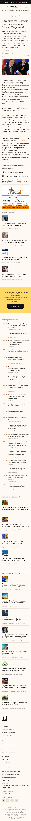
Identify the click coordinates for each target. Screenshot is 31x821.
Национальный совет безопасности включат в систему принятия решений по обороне (18, 368)
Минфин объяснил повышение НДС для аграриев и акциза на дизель (18, 435)
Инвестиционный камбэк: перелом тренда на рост (15, 653)
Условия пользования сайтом (10, 774)
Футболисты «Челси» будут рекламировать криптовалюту (17, 485)
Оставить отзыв (15, 306)
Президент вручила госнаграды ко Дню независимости (18, 404)
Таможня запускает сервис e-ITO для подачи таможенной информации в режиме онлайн (14, 258)
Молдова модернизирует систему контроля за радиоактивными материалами (14, 241)
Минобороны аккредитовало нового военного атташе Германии (15, 619)
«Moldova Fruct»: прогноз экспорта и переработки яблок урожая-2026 (15, 508)
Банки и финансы (7, 735)
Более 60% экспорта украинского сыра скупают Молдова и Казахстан (18, 477)
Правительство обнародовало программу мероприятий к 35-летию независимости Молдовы (14, 542)
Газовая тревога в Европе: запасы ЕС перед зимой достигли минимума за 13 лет (14, 224)
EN (6, 793)
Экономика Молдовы (8, 729)
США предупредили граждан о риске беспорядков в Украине (17, 461)
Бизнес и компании (7, 738)
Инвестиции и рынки (8, 741)
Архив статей (6, 768)
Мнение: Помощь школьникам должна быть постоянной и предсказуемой (17, 396)
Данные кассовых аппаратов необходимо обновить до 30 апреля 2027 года (18, 377)
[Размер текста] (28, 55)
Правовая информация (11, 771)
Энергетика (5, 747)
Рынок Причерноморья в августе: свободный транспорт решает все (18, 350)
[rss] (3, 800)
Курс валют (5, 759)
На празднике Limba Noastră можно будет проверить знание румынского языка (18, 342)
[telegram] (7, 800)
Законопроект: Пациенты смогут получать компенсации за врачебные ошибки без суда (17, 452)
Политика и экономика (8, 732)
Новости (8, 16)
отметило (23, 141)
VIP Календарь (6, 762)
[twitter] (16, 800)
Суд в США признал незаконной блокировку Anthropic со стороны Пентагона (14, 687)
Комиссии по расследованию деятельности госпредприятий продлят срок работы (13, 585)
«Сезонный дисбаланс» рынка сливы (17, 418)
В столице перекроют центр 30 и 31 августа (18, 334)
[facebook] (12, 800)
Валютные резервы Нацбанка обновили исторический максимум (18, 469)
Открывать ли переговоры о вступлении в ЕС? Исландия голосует (16, 359)
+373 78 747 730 (6, 788)
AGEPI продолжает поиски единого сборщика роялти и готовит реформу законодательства (15, 275)
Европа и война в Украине (15, 411)
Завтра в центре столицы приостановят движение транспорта (15, 525)
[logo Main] (15, 7)
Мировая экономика (8, 744)
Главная (4, 16)
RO (9, 793)
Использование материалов (10, 777)
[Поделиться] (24, 55)
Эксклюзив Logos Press (8, 752)
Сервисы (5, 756)
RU (2, 793)
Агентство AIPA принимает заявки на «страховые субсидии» (14, 703)
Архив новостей (6, 765)
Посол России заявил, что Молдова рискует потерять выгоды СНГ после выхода (18, 325)
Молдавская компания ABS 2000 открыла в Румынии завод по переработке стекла (14, 670)
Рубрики (5, 726)
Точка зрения (5, 750)
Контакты (5, 780)
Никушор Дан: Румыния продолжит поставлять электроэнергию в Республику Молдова (15, 602)
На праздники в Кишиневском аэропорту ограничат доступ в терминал (13, 559)
